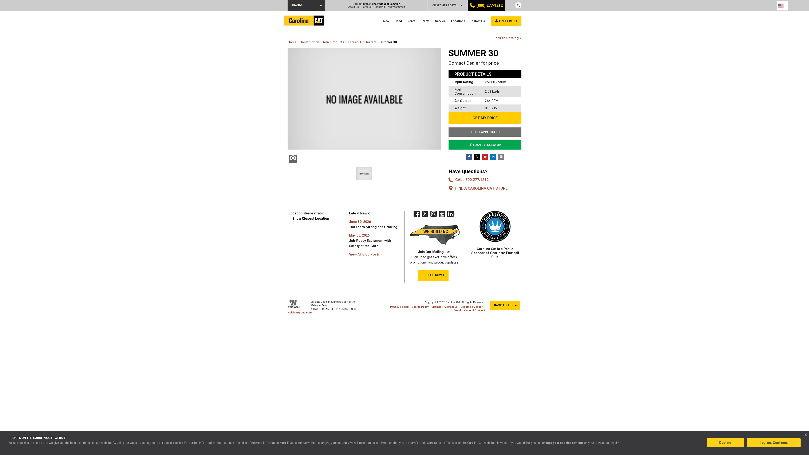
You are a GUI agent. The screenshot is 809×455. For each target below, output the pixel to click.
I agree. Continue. (774, 443)
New (386, 21)
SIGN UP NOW (432, 275)
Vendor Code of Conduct (469, 310)
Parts (426, 21)
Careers (366, 6)
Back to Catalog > (507, 38)
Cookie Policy (420, 306)
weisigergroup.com (300, 312)
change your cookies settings (563, 442)
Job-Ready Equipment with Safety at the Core (370, 240)
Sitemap (436, 306)
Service (440, 21)
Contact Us (477, 21)
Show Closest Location (386, 4)
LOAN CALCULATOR (486, 145)
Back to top (504, 305)
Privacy (394, 306)
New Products (333, 42)
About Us (353, 6)
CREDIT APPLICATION (485, 132)
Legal (405, 306)
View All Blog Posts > (366, 254)
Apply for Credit (396, 6)
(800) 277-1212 (489, 5)
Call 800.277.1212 (472, 179)
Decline (725, 443)
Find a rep (507, 21)
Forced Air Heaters (362, 42)
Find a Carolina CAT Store (481, 188)
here (283, 442)
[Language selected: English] (782, 6)
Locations (458, 21)
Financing (379, 6)
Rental (411, 21)
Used (398, 21)
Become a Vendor (472, 306)
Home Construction (303, 42)
